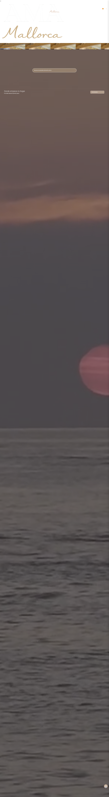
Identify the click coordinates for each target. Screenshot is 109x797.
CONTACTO (103, 1)
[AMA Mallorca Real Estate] (32, 22)
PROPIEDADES (6, 1)
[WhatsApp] (106, 786)
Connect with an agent (5, 48)
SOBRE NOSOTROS (54, 1)
